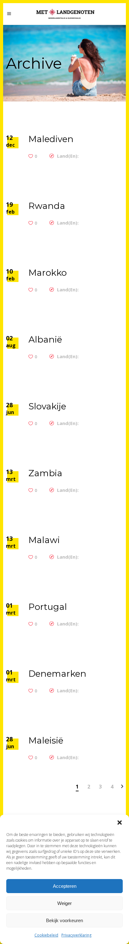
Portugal (47, 606)
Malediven (51, 139)
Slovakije (47, 406)
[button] (119, 822)
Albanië (45, 339)
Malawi (44, 540)
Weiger (64, 903)
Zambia (45, 473)
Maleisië (45, 740)
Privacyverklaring (76, 935)
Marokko (47, 272)
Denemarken (57, 673)
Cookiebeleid (46, 935)
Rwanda (46, 205)
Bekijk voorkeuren (64, 920)
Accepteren (64, 886)
